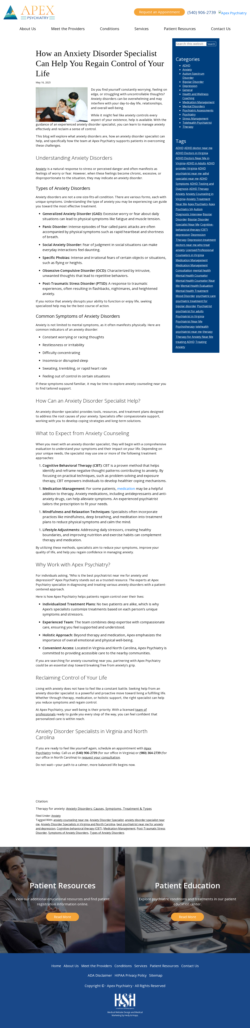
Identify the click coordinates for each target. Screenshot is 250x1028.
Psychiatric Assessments (197, 110)
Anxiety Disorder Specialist (107, 820)
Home (56, 966)
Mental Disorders (193, 106)
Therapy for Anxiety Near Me (194, 337)
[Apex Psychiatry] (233, 13)
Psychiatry (189, 114)
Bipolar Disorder (193, 82)
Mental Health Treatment (192, 291)
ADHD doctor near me (198, 148)
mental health (202, 270)
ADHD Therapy (199, 189)
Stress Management (195, 118)
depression (183, 235)
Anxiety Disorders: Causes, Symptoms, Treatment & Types (109, 809)
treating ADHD (185, 342)
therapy (208, 332)
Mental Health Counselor (192, 275)
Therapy (187, 127)
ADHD (186, 65)
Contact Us (221, 28)
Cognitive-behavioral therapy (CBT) (79, 828)
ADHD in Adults (196, 163)
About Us (28, 28)
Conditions (109, 28)
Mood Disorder (185, 296)
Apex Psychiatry (198, 204)
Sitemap (155, 975)
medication (126, 488)
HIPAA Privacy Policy (131, 975)
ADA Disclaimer (100, 975)
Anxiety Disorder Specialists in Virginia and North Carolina (78, 824)
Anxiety (41, 169)
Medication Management (119, 828)
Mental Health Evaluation (197, 286)
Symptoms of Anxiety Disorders (68, 833)
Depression (189, 86)
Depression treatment (201, 240)
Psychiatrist (204, 306)
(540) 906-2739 (201, 12)
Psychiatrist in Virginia (190, 316)
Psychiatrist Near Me (189, 321)
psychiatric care (206, 296)
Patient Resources (180, 28)
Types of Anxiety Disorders (107, 833)
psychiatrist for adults (190, 311)
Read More (62, 917)
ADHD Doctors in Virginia (192, 153)
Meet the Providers (68, 28)
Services (142, 28)
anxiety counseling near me (70, 820)
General (187, 90)
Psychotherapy (185, 326)
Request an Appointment (159, 12)
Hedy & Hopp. (131, 1015)
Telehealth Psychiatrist (197, 123)
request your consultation (101, 757)
